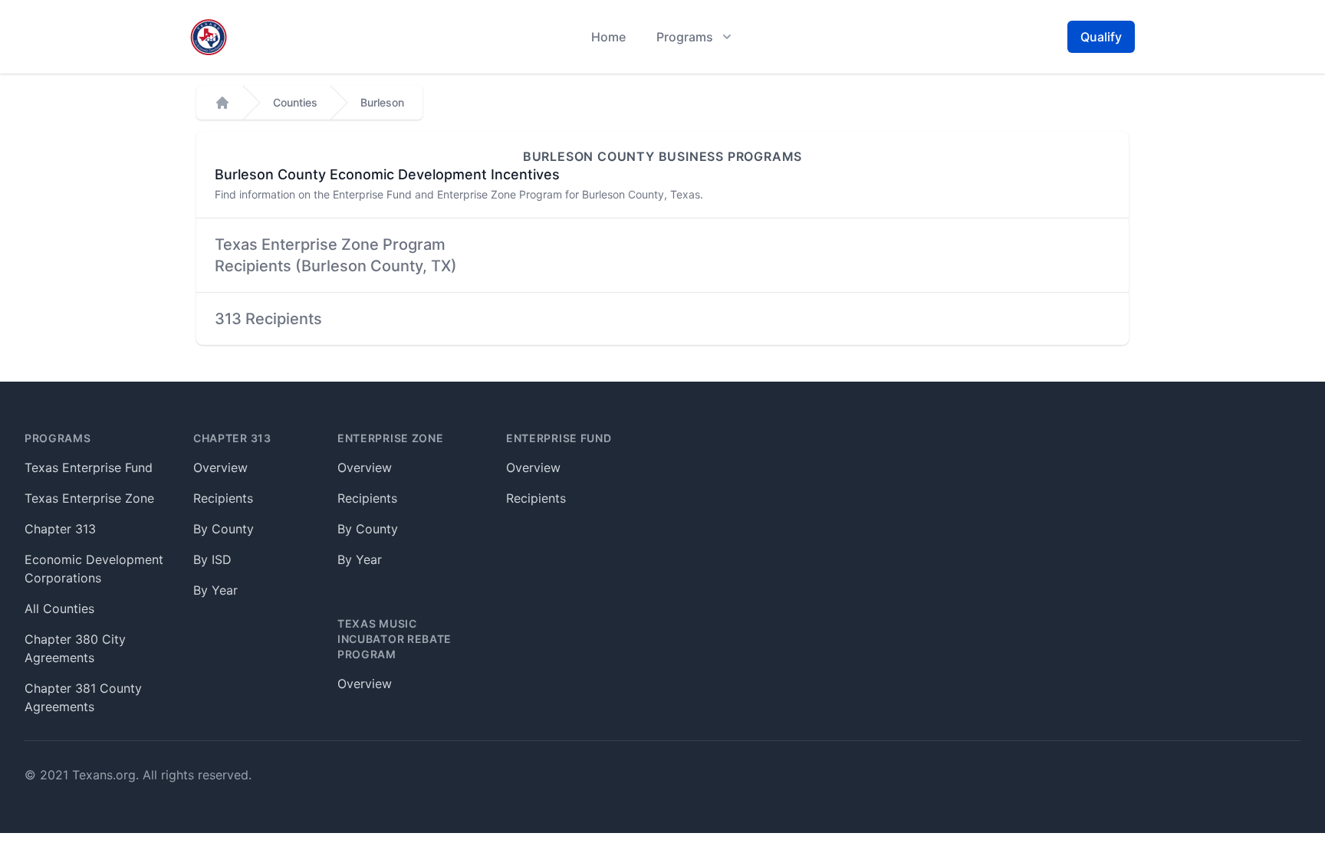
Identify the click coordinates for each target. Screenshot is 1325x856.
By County (223, 528)
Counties (295, 102)
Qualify (1101, 36)
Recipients (223, 498)
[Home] (222, 102)
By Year (215, 590)
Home (608, 36)
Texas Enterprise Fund (89, 467)
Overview (220, 467)
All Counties (59, 608)
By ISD (212, 559)
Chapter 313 (60, 528)
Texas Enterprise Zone (89, 498)
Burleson (382, 102)
